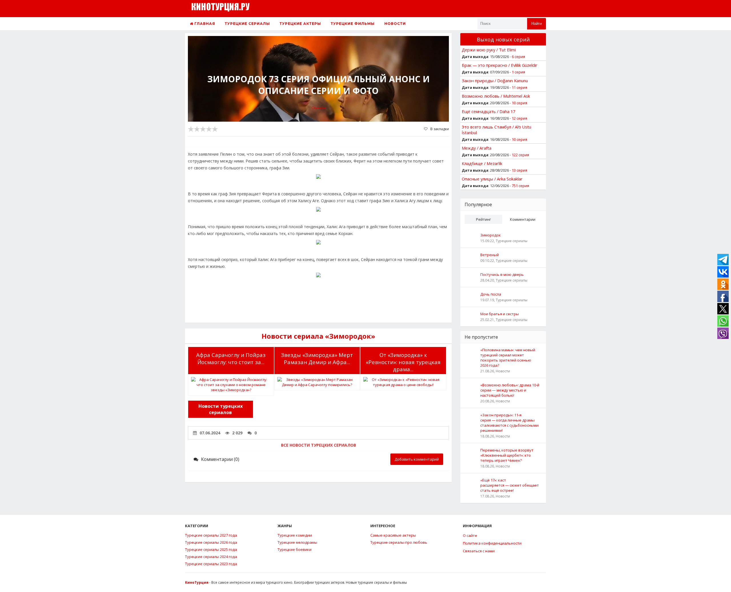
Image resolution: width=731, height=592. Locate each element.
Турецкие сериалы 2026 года (211, 542)
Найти (536, 23)
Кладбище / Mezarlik (482, 163)
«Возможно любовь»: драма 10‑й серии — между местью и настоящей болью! (509, 390)
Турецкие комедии (295, 535)
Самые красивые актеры (393, 535)
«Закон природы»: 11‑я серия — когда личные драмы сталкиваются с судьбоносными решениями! (509, 422)
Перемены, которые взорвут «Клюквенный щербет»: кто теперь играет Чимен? (506, 455)
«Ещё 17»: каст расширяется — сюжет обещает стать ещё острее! (509, 485)
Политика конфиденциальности (492, 543)
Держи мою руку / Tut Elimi (489, 50)
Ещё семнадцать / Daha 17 (488, 111)
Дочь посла (490, 294)
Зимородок (490, 235)
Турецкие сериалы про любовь (398, 542)
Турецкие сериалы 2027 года (211, 535)
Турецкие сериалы (247, 23)
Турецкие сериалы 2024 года (211, 556)
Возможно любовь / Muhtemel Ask (496, 96)
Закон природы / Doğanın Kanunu (495, 80)
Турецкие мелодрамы (297, 542)
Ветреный (489, 254)
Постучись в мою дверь (502, 274)
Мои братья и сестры (499, 313)
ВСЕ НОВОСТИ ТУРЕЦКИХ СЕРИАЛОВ (318, 445)
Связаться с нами (479, 550)
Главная (204, 23)
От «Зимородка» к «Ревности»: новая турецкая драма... (403, 362)
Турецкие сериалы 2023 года (211, 563)
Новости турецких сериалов (220, 409)
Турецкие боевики (295, 549)
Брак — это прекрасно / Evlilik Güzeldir (499, 65)
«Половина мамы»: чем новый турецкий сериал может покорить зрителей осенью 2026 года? (507, 357)
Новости (395, 23)
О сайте (470, 535)
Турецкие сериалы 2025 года (211, 549)
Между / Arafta (476, 148)
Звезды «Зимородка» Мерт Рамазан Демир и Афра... (317, 358)
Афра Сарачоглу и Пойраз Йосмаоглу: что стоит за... (231, 358)
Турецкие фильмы (353, 23)
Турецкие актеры (300, 23)
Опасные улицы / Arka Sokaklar (492, 179)
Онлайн (319, 107)
